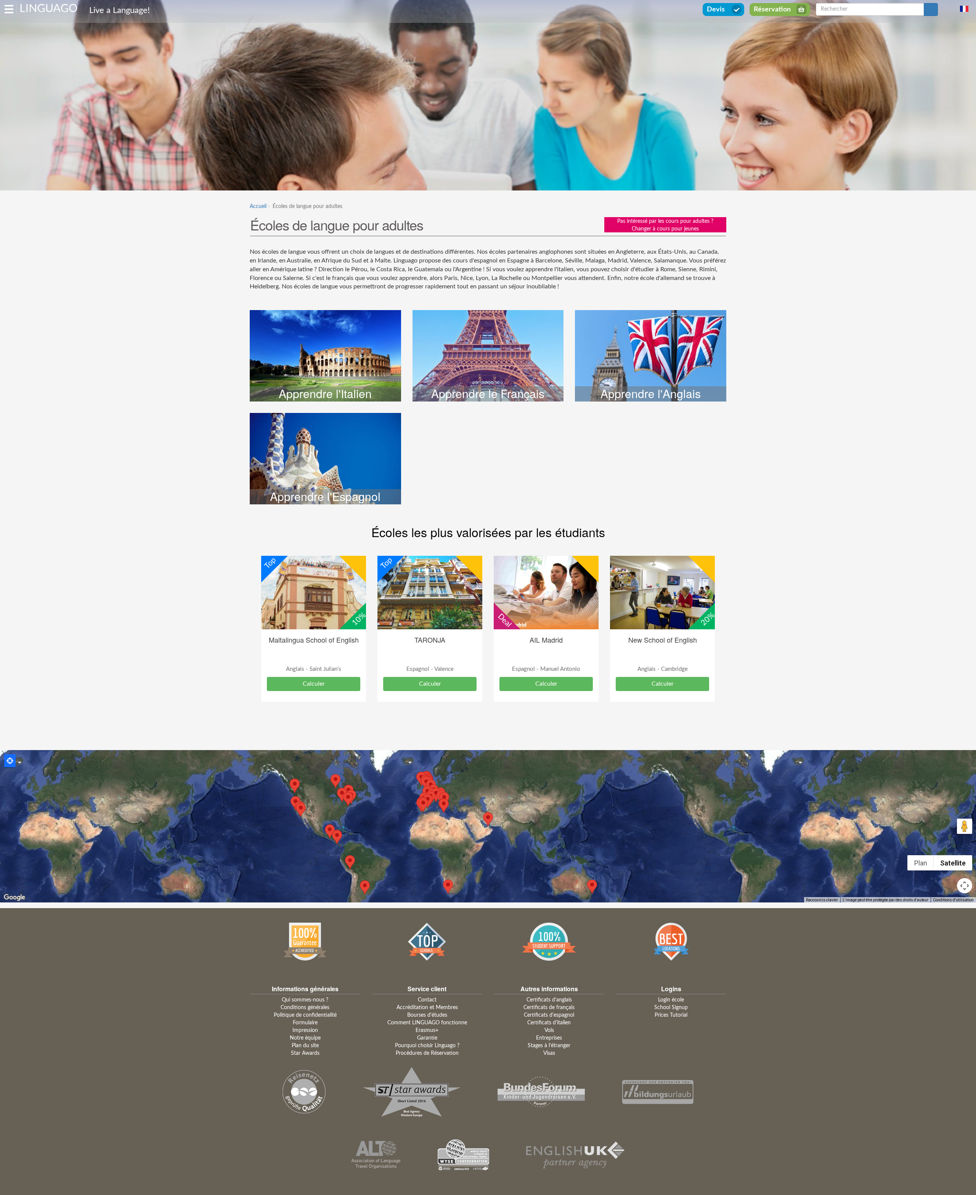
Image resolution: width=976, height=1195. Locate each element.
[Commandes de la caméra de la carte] (964, 885)
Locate (10, 760)
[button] (488, 819)
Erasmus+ (427, 1030)
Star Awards (305, 1053)
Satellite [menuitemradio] (953, 863)
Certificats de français (549, 1007)
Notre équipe (305, 1038)
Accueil (258, 206)
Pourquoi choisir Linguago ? (427, 1045)
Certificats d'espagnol (549, 1015)
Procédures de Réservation (427, 1053)
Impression (305, 1030)
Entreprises (549, 1038)
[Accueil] (49, 7)
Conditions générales (305, 1007)
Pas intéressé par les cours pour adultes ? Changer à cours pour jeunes (665, 225)
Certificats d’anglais (549, 1000)
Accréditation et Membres (427, 1007)
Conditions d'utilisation (953, 900)
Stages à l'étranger (549, 1045)
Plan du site (305, 1045)
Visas (549, 1053)
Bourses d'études (427, 1015)
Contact (427, 1000)
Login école (671, 1000)
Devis (716, 9)
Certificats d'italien (549, 1022)
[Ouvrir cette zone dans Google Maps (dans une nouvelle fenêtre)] (14, 897)
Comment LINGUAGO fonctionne (427, 1022)
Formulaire (305, 1022)
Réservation (772, 9)
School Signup (671, 1007)
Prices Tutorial (671, 1015)
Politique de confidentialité (305, 1015)
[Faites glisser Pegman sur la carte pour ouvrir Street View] (964, 826)
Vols (549, 1030)
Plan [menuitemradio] (920, 863)
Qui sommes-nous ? (305, 1000)
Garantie (427, 1038)
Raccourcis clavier (822, 900)
